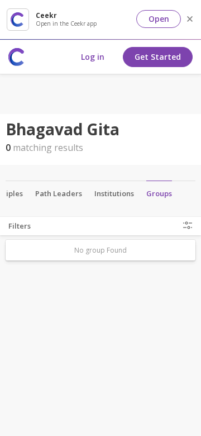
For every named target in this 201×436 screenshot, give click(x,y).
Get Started (158, 56)
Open (159, 18)
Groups (159, 193)
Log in (92, 56)
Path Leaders (58, 193)
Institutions (114, 193)
